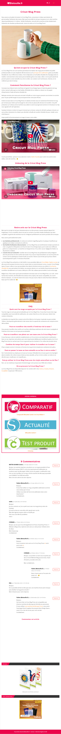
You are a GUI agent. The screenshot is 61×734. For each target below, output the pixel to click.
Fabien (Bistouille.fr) (22, 483)
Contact (33, 731)
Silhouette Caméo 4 (30, 433)
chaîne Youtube (35, 157)
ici (45, 543)
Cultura (41, 369)
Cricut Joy (30, 451)
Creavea (46, 369)
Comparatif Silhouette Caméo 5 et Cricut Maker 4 (30, 414)
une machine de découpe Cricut (34, 606)
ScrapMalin (5, 371)
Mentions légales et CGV (41, 731)
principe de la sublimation (41, 73)
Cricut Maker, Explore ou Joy (49, 262)
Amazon (51, 369)
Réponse (56, 465)
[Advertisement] (30, 213)
